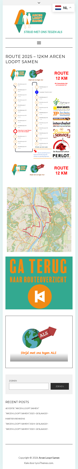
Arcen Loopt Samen (49, 457)
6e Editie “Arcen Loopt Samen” (22, 408)
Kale (26, 463)
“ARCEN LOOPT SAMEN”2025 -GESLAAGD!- (26, 413)
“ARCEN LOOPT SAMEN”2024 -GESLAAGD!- (26, 423)
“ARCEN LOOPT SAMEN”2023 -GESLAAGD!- (26, 429)
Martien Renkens (15, 418)
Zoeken (13, 380)
